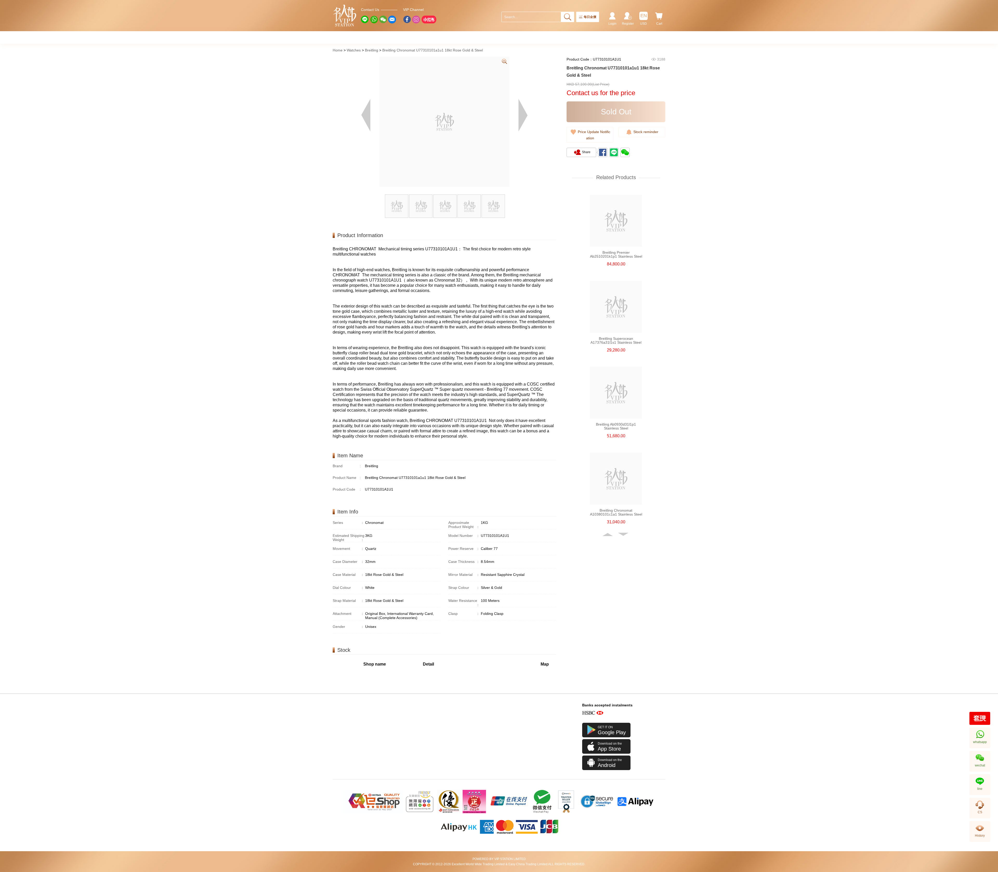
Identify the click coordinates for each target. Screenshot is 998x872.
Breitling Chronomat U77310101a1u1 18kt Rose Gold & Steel (432, 50)
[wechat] (383, 19)
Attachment (348, 613)
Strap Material (348, 600)
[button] (608, 534)
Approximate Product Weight (464, 524)
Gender (348, 626)
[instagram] (416, 19)
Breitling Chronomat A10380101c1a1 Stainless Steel (616, 512)
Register (628, 23)
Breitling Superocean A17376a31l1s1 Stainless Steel (615, 340)
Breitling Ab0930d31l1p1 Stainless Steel (616, 426)
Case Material (348, 574)
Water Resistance (464, 602)
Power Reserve (464, 548)
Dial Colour (348, 587)
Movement (348, 548)
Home (338, 50)
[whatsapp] (374, 19)
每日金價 (590, 17)
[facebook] (407, 19)
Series (348, 522)
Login (612, 23)
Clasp (464, 613)
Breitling (371, 50)
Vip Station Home (345, 15)
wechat (980, 765)
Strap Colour (464, 587)
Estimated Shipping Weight (348, 537)
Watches (354, 50)
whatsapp (980, 742)
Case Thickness (464, 561)
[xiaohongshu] (428, 19)
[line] (365, 19)
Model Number (464, 535)
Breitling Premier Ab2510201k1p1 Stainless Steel (616, 254)
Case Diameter (348, 561)
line (979, 789)
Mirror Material (464, 574)
